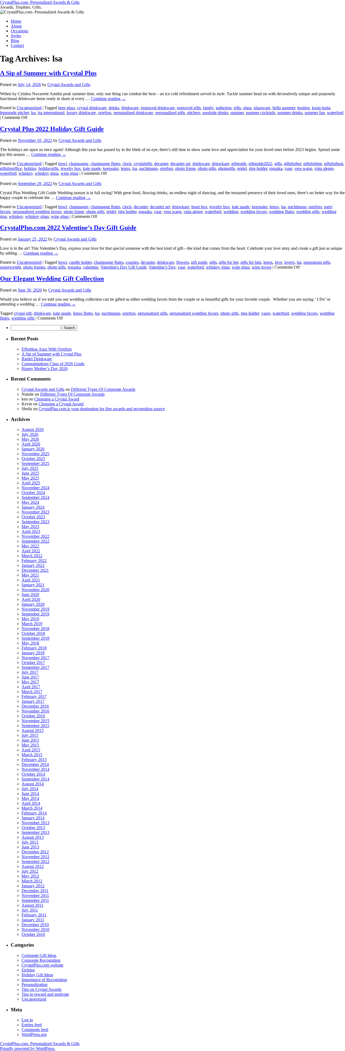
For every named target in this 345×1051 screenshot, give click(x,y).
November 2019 (35, 609)
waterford (335, 112)
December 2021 (35, 570)
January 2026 (33, 449)
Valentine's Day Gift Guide (124, 267)
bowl (62, 163)
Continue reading (108, 98)
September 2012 (35, 861)
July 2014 (30, 788)
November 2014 (35, 769)
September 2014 (35, 779)
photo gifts (207, 168)
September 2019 (35, 614)
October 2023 (33, 517)
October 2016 (33, 716)
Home (16, 21)
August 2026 (33, 429)
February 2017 (34, 696)
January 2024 (33, 507)
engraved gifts (189, 107)
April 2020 (31, 599)
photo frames (34, 267)
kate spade (92, 168)
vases (265, 313)
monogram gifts (316, 262)
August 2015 (33, 730)
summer (237, 112)
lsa (33, 112)
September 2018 (35, 638)
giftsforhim (312, 163)
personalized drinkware (133, 112)
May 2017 (30, 682)
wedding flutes (281, 211)
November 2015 (35, 720)
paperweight (10, 267)
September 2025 (35, 463)
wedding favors (253, 211)
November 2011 (35, 895)
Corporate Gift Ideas (39, 955)
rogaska (275, 168)
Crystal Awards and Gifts (68, 84)
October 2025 (33, 458)
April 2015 (31, 750)
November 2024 (35, 487)
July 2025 (30, 468)
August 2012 (33, 866)
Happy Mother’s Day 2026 (45, 368)
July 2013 (30, 842)
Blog (15, 40)
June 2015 (30, 740)
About (16, 26)
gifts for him (250, 262)
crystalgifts (143, 163)
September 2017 (35, 667)
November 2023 (35, 512)
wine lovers (261, 267)
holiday (30, 168)
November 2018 (35, 628)
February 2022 (34, 560)
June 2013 (30, 847)
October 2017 (33, 662)
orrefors (104, 112)
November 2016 (35, 711)
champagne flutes (105, 163)
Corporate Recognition (41, 960)
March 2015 (32, 754)
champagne (78, 163)
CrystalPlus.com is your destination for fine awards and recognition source (102, 408)
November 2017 (35, 657)
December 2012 (35, 852)
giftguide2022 (260, 163)
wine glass (69, 173)
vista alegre (323, 168)
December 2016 (35, 706)
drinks (114, 107)
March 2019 (32, 623)
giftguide (238, 163)
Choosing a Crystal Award (56, 399)
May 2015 (30, 745)
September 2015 (35, 725)
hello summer (283, 107)
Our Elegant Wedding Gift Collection (52, 278)
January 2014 (33, 818)
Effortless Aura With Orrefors (47, 349)
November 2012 (35, 856)
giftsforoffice (11, 168)
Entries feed (32, 1024)
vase (288, 168)
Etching (28, 970)
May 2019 (30, 619)
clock (127, 163)
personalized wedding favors (37, 211)
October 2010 (33, 934)
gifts (237, 107)
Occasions (19, 31)
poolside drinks (215, 112)
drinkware (130, 107)
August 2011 (32, 905)
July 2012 (30, 871)
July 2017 (30, 672)
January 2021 (33, 585)
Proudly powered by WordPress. (27, 1048)
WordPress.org (34, 1034)
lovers (289, 262)
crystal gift (23, 313)
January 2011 (33, 920)
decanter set (180, 163)
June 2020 (30, 594)
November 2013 (35, 822)
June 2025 (30, 473)
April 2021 (31, 580)
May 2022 (30, 546)
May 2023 (30, 526)
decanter (161, 163)
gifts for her (228, 262)
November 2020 (35, 589)
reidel (242, 168)
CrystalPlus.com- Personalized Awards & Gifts (40, 2)
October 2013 (33, 827)
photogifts (226, 168)
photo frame (185, 168)
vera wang (303, 168)
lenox (125, 168)
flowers (182, 262)
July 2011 (30, 910)
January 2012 (33, 886)
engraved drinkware (158, 107)
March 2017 (32, 691)
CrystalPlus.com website (42, 965)
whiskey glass (46, 173)
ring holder (258, 168)
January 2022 (33, 565)
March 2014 (32, 808)
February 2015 (34, 759)
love (278, 262)
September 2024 (35, 497)
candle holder (80, 262)
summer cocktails (260, 112)
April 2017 (31, 686)
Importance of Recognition (44, 979)
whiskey (26, 173)
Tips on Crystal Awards (41, 989)
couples (132, 262)
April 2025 (31, 483)
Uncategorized (29, 107)
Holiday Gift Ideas (37, 975)
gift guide (199, 262)
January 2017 (33, 701)
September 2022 (35, 541)
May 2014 (30, 798)
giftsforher (292, 163)
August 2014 (33, 784)
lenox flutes (83, 313)
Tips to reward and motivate (45, 994)
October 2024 (33, 492)
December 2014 (35, 764)
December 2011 (35, 890)
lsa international (51, 112)
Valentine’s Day (162, 267)
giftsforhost (333, 163)
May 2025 (30, 478)
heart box (199, 206)
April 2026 (31, 444)
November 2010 (35, 929)
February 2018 (34, 648)
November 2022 (35, 536)
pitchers (193, 112)
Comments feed (35, 1029)
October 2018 (33, 633)
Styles (16, 35)
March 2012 (32, 881)
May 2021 (30, 575)
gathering (224, 107)
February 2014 (34, 813)
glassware (262, 107)
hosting (303, 107)
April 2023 (31, 531)
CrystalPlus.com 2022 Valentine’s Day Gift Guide (68, 227)
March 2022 (32, 555)
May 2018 (30, 643)
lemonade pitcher (14, 112)
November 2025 (35, 453)
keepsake (111, 168)
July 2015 (30, 735)
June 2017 (30, 677)
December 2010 (35, 924)
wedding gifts (307, 211)
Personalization (34, 984)
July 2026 (30, 434)
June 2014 (30, 793)
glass (247, 107)
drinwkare (220, 163)
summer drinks (289, 112)
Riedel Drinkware (37, 359)
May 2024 (30, 502)
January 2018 (33, 653)
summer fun (315, 112)
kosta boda (321, 107)
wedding (230, 211)
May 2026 (30, 439)
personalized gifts (170, 112)
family (208, 107)
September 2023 (35, 521)
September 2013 (35, 832)
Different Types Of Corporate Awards (103, 389)
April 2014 (31, 803)
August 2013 (33, 837)
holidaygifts (48, 168)
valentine (90, 267)
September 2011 (35, 900)
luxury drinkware (81, 112)
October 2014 (33, 774)
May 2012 (30, 876)
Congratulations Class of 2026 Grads (53, 363)
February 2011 (34, 915)
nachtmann (148, 168)
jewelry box (71, 168)
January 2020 (33, 604)
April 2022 (31, 551)
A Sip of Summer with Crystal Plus (48, 73)
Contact (17, 45)
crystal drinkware (91, 107)
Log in (27, 1020)
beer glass (66, 107)
